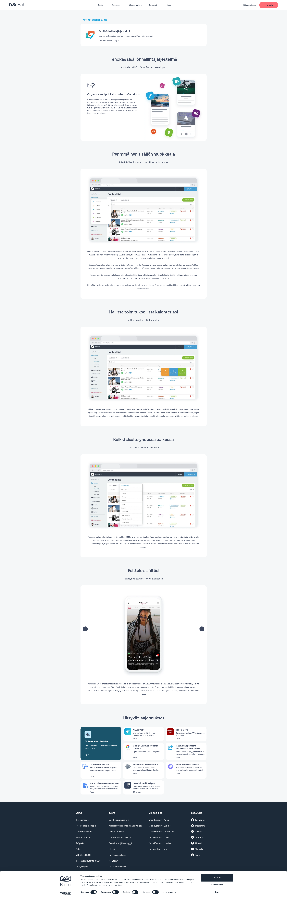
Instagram (200, 825)
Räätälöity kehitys (117, 866)
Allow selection (217, 885)
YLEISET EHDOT (83, 855)
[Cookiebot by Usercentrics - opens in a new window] (65, 893)
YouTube (199, 837)
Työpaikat (80, 843)
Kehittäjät (113, 860)
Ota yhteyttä (82, 866)
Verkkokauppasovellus (119, 820)
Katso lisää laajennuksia (95, 19)
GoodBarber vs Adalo (159, 820)
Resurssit (153, 5)
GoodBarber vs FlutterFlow (161, 831)
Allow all (217, 877)
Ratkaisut (116, 5)
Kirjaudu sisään (249, 5)
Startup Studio (83, 837)
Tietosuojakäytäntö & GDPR (89, 860)
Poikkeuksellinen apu (86, 825)
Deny (217, 892)
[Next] (201, 628)
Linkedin (199, 843)
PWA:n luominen (116, 831)
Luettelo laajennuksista (120, 837)
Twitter (198, 831)
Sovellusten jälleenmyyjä (120, 843)
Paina (78, 849)
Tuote (100, 5)
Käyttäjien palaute (117, 855)
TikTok (198, 855)
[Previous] (85, 628)
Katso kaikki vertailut (158, 849)
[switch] (115, 892)
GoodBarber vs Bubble (160, 825)
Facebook (200, 820)
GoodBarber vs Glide (159, 837)
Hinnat (168, 5)
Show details (168, 892)
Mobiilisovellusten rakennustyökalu (125, 825)
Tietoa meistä (82, 820)
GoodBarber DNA (84, 831)
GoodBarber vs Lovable (160, 843)
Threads (199, 849)
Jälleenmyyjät (134, 5)
